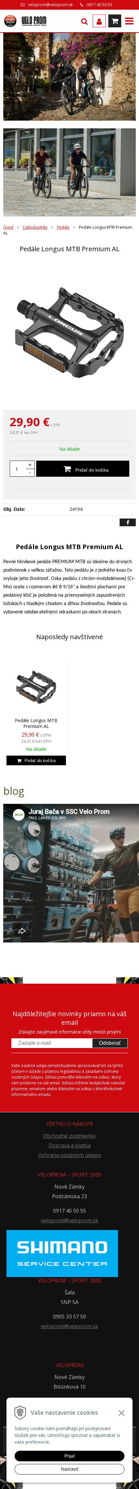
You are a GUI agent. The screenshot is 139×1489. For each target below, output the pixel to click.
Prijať (69, 1455)
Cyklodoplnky (35, 227)
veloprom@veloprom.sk (50, 4)
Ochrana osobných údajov (69, 1155)
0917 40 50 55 (99, 4)
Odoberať (110, 1043)
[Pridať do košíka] (36, 760)
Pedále (63, 227)
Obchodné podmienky (69, 1135)
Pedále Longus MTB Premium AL (36, 723)
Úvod (8, 227)
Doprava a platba (69, 1145)
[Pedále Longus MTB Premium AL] (69, 333)
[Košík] (114, 20)
